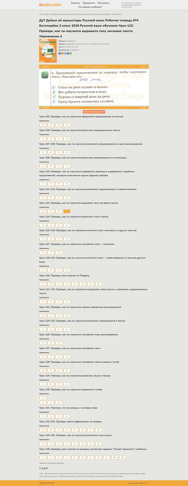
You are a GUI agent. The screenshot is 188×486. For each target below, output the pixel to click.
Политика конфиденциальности (131, 5)
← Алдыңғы (44, 66)
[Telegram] (65, 53)
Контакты (103, 3)
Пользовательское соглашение (131, 3)
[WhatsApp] (70, 53)
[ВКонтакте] (59, 53)
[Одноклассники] (62, 53)
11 (122, 457)
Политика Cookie (126, 7)
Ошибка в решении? (94, 112)
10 (114, 457)
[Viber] (68, 53)
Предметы (89, 3)
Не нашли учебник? (90, 7)
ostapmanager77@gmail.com (138, 483)
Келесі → (144, 66)
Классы (75, 3)
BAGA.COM (50, 5)
